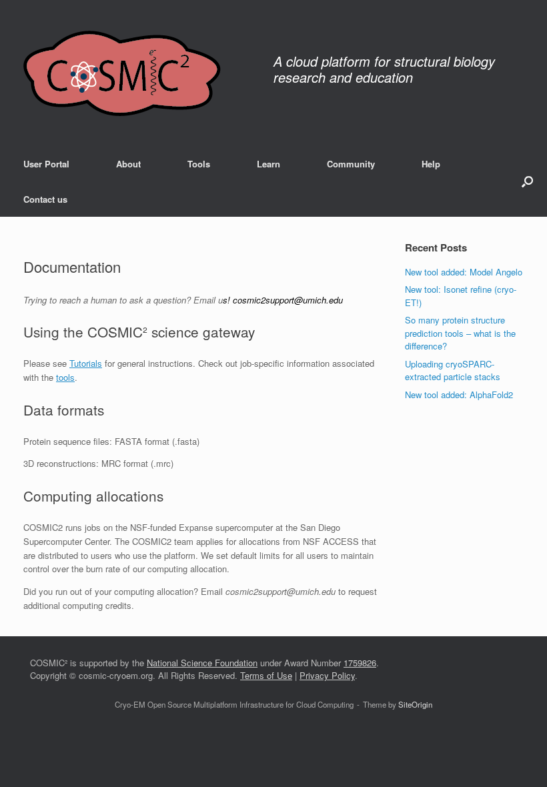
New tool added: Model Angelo (463, 271)
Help (431, 163)
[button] (527, 181)
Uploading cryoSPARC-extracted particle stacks (452, 370)
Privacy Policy (327, 675)
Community (351, 163)
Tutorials (85, 363)
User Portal (46, 163)
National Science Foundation (202, 662)
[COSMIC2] (122, 73)
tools (65, 377)
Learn (268, 163)
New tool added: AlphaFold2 (459, 394)
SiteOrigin (415, 704)
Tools (198, 163)
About (128, 163)
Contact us (45, 199)
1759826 (360, 662)
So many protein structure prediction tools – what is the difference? (460, 332)
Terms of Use (266, 675)
